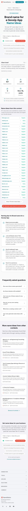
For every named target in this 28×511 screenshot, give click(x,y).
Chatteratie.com (5, 192)
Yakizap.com (5, 161)
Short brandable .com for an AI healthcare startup (14, 45)
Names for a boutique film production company (14, 48)
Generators (4, 471)
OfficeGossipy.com (6, 178)
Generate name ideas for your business (14, 206)
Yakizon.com (5, 128)
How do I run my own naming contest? (10, 303)
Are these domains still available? (12, 291)
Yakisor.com (5, 153)
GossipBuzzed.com (6, 175)
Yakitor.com (4, 156)
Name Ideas (16, 7)
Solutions (4, 482)
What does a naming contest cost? (12, 308)
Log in (13, 2)
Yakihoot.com (5, 139)
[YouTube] (13, 506)
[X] (2, 506)
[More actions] (20, 118)
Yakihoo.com (5, 142)
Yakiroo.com (5, 150)
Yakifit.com (4, 134)
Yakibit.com (4, 137)
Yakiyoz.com (5, 170)
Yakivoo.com (5, 148)
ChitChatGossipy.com (7, 181)
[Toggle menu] (26, 2)
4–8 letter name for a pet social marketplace (14, 53)
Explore (3, 479)
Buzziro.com (5, 183)
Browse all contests (13, 410)
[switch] (4, 40)
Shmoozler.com (5, 186)
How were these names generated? (12, 286)
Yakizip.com (4, 159)
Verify (24, 120)
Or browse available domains (13, 459)
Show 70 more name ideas (13, 201)
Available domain (9, 40)
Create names (19, 2)
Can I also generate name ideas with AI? (12, 314)
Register (23, 117)
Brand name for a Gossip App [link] (14, 9)
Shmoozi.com (5, 189)
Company (3, 490)
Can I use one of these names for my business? (13, 296)
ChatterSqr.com (5, 194)
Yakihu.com (4, 145)
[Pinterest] (10, 506)
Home (9, 7)
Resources (4, 486)
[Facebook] (6, 506)
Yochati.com (5, 172)
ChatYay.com (5, 120)
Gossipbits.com (5, 123)
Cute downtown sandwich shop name (14, 51)
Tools (3, 475)
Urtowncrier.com (5, 126)
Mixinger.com (5, 197)
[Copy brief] (25, 63)
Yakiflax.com (5, 164)
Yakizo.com (4, 167)
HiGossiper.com (5, 117)
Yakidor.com (5, 131)
